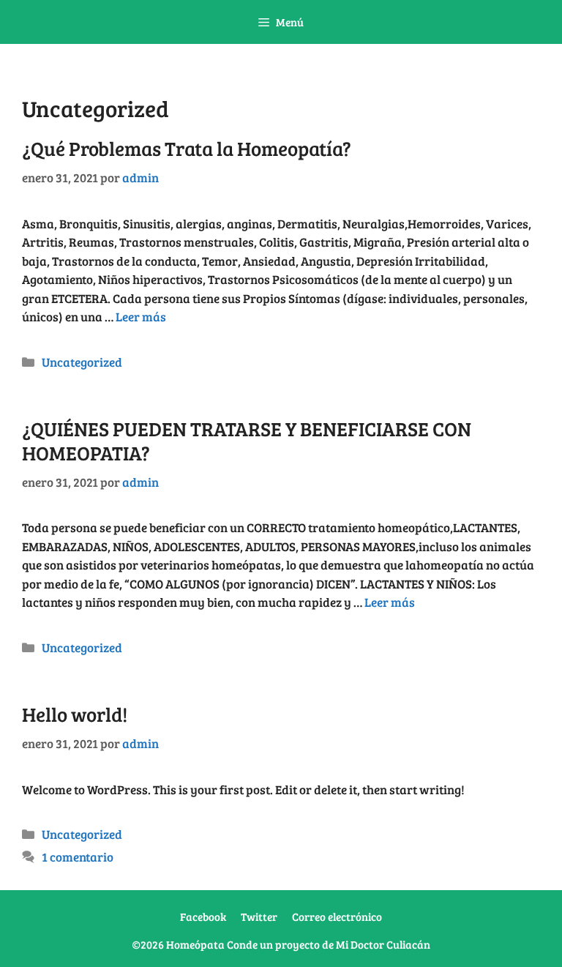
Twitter (259, 916)
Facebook (203, 916)
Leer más (141, 316)
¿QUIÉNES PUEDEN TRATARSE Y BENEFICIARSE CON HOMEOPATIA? (246, 440)
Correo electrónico (337, 916)
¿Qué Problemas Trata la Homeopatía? (186, 148)
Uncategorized (82, 362)
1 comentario (77, 856)
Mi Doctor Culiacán (383, 944)
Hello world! (74, 714)
